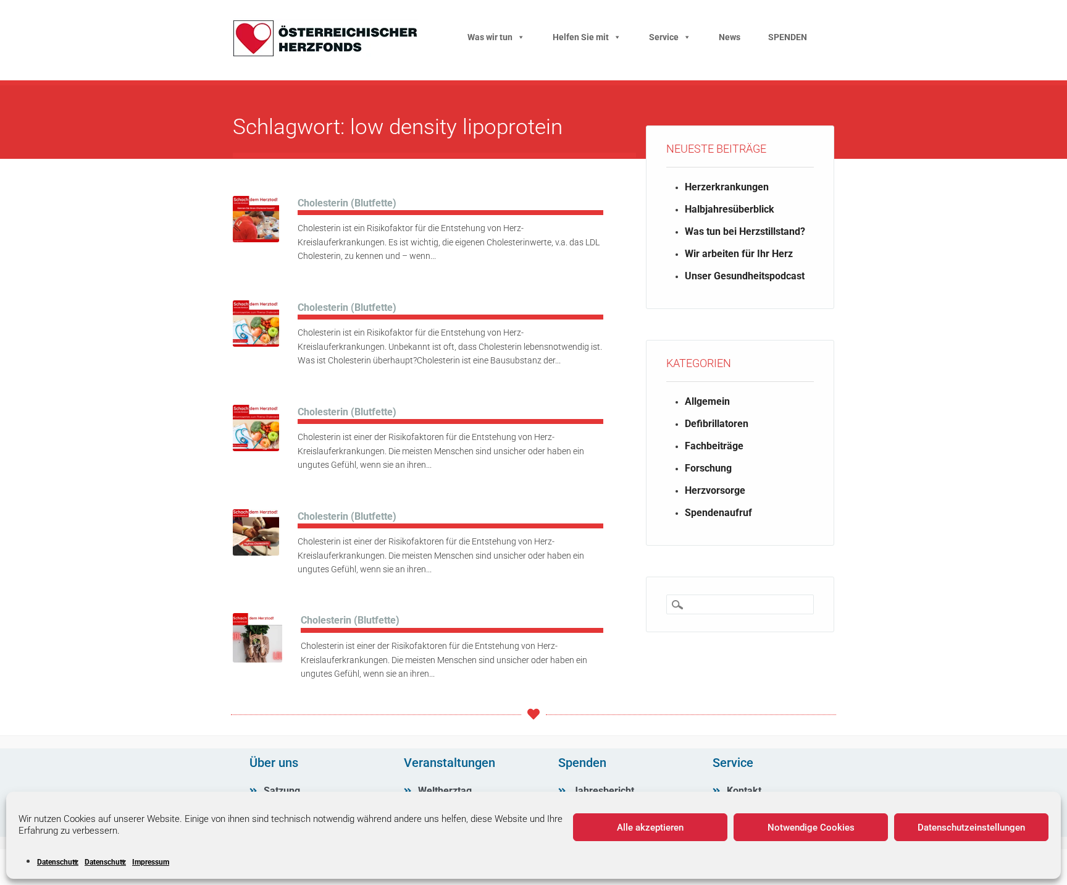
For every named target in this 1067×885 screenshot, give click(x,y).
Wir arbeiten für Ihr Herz (739, 254)
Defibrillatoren (716, 424)
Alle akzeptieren (650, 827)
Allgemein (707, 401)
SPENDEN (787, 37)
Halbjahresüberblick (729, 209)
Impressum (150, 862)
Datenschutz (57, 862)
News (729, 37)
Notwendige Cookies (811, 827)
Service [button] (664, 37)
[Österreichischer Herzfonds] (325, 53)
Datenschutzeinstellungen (971, 827)
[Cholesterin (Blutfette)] (256, 239)
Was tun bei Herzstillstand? (745, 231)
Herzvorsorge (715, 490)
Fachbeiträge (714, 446)
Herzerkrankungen (727, 187)
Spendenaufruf (718, 513)
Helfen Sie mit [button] (581, 37)
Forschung (708, 468)
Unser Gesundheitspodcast (745, 276)
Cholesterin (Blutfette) (347, 203)
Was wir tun (490, 37)
